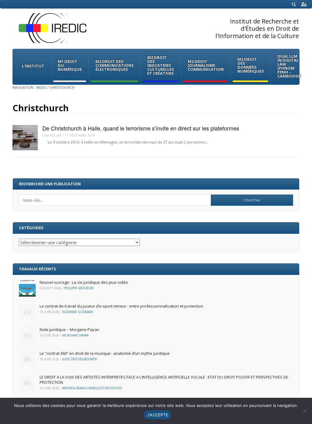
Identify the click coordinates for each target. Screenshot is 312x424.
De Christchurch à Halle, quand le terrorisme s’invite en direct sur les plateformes (140, 128)
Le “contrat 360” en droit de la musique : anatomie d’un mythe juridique (105, 353)
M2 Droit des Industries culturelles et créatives (160, 65)
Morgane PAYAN (75, 335)
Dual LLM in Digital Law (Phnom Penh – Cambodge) (289, 66)
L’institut (33, 66)
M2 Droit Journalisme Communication (206, 65)
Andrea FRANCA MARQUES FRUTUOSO (92, 388)
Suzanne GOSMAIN (77, 312)
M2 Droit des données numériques (250, 65)
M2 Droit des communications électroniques (114, 65)
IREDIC (41, 87)
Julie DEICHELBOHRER (79, 359)
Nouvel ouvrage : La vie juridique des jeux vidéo (84, 282)
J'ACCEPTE (157, 414)
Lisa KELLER (52, 135)
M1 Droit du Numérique (70, 65)
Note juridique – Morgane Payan (69, 329)
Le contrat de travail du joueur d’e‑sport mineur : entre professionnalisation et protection (121, 306)
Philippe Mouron (79, 288)
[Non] (304, 411)
